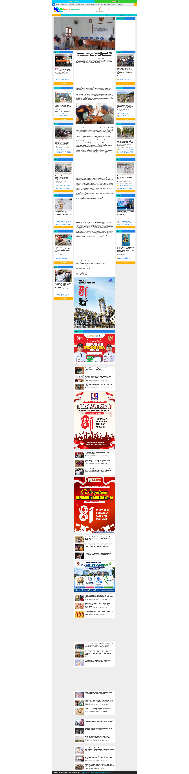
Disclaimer (91, 772)
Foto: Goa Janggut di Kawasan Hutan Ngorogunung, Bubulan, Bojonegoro (126, 117)
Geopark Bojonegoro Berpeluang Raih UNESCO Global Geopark (64, 117)
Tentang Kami (85, 772)
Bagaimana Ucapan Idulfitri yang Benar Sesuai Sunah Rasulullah (63, 225)
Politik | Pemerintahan (80, 4)
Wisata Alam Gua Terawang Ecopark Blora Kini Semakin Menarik (126, 225)
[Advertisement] (95, 74)
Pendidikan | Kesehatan (89, 4)
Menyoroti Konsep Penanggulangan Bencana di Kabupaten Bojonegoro (63, 153)
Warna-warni (119, 4)
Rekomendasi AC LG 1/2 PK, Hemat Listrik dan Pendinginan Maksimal (126, 81)
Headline (57, 4)
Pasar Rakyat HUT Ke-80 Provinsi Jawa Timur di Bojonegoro (63, 81)
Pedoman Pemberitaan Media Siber (102, 772)
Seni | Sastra (113, 4)
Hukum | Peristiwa (63, 4)
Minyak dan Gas (71, 4)
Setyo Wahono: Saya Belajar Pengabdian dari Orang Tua (62, 260)
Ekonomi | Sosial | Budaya (105, 4)
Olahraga (97, 4)
